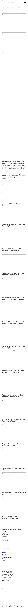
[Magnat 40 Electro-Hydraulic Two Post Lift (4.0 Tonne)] (14, 424)
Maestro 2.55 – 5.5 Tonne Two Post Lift (14, 493)
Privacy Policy (20, 605)
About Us (4, 552)
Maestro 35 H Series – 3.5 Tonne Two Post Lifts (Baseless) (13, 274)
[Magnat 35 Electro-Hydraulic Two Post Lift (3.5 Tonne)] (14, 400)
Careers (3, 558)
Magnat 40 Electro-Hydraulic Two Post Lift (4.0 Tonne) (13, 444)
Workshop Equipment (7, 557)
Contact (3, 560)
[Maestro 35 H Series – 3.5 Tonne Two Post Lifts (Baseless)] (14, 254)
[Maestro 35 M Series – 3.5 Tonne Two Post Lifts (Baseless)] (14, 376)
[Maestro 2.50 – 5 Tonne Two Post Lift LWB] (14, 449)
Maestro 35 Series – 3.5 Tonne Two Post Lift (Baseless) (14, 347)
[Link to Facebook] (25, 608)
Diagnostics (4, 555)
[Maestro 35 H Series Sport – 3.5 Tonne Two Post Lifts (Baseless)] (14, 303)
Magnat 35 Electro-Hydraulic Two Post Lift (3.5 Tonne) (13, 420)
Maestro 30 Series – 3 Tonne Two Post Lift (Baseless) (13, 225)
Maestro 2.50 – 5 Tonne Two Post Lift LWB (13, 469)
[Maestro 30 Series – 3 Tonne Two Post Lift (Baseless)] (14, 205)
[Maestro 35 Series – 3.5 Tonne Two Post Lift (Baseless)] (14, 327)
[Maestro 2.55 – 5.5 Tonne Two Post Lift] (14, 473)
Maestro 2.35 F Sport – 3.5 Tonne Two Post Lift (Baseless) (13, 371)
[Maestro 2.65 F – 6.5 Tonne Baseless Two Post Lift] (14, 498)
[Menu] (25, 3)
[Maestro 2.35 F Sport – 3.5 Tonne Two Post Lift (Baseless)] (14, 351)
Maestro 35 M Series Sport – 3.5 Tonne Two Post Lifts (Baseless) (13, 298)
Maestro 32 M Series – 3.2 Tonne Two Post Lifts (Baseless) (13, 249)
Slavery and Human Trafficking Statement (9, 606)
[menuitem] (25, 3)
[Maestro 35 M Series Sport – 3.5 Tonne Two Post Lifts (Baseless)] (14, 278)
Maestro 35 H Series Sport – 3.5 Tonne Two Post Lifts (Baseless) (13, 322)
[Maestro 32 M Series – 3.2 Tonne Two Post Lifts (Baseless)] (14, 229)
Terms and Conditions (21, 606)
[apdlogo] (11, 3)
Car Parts (4, 554)
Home (3, 551)
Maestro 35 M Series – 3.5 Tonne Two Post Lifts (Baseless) (13, 396)
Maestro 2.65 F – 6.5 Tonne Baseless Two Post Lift (11, 517)
